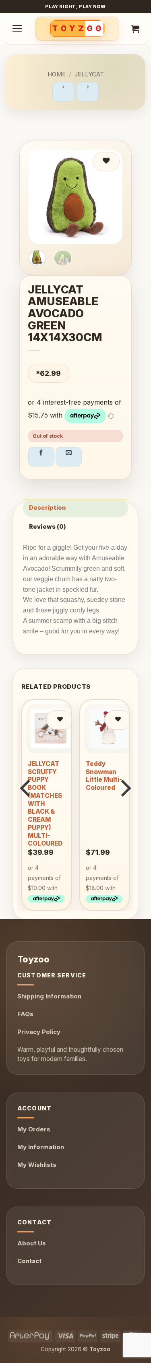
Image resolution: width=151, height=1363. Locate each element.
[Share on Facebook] (41, 456)
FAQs (25, 1014)
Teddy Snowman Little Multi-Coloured (104, 775)
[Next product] (63, 91)
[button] (17, 28)
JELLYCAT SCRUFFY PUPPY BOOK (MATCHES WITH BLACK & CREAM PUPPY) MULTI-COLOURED (45, 804)
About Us (31, 1243)
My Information (40, 1147)
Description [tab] (47, 507)
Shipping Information (49, 996)
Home (57, 74)
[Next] (124, 804)
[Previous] (26, 804)
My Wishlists (36, 1165)
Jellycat (89, 74)
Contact (29, 1261)
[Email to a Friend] (69, 456)
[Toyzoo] (77, 28)
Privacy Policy (38, 1032)
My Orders (33, 1129)
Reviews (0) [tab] (47, 526)
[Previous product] (88, 91)
